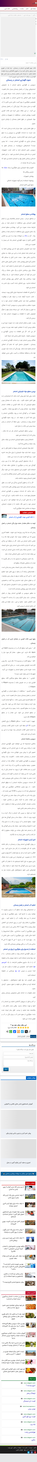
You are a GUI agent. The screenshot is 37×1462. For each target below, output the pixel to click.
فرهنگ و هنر (31, 1393)
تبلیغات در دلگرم (17, 1448)
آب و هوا (26, 1450)
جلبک (5, 167)
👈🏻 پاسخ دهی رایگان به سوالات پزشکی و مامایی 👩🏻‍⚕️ (18, 1174)
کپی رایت (10, 1448)
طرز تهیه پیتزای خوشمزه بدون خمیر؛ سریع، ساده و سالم (13, 1306)
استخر (28, 1036)
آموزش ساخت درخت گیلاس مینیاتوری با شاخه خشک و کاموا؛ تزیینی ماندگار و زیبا (13, 1335)
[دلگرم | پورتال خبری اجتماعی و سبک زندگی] (34, 3)
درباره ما (30, 1448)
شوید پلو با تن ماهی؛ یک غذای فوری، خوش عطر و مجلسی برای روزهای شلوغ (13, 1316)
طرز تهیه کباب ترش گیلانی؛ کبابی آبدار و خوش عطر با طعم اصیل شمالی (13, 1370)
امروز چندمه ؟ (30, 1385)
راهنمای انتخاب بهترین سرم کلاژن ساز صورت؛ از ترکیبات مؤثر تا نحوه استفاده (13, 1361)
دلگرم (33, 1440)
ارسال (6, 1069)
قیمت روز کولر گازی (29, 1416)
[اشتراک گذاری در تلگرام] (22, 1031)
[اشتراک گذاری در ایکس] (26, 1031)
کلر (27, 725)
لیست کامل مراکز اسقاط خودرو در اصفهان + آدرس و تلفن (13, 1352)
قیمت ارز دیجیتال (29, 1401)
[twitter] (28, 1452)
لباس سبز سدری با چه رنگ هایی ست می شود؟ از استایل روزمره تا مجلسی (13, 1344)
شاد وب (32, 1424)
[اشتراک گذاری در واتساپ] (10, 1031)
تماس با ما (25, 1448)
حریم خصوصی (33, 1450)
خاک (25, 236)
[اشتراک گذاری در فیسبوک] (14, 1031)
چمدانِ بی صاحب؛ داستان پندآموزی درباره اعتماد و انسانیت (13, 1297)
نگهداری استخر (21, 1036)
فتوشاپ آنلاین (19, 1450)
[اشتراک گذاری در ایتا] (18, 1031)
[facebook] (32, 1452)
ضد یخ (17, 971)
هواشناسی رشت (30, 1432)
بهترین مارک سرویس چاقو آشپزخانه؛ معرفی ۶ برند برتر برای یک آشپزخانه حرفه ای (13, 1326)
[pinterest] (35, 1452)
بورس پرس (31, 1409)
